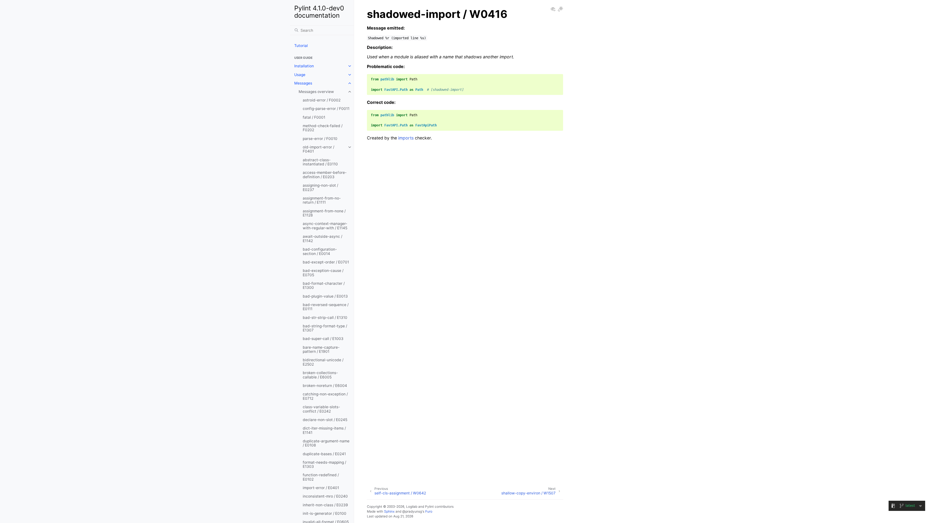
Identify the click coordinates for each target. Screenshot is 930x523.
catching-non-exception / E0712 (325, 396)
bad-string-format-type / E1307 (325, 328)
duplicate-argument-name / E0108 (326, 443)
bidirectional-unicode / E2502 (323, 362)
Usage (299, 74)
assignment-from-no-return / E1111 (322, 200)
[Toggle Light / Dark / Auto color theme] (560, 9)
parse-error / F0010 (320, 138)
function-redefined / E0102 (321, 477)
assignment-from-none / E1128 (324, 213)
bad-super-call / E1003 (323, 338)
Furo (428, 511)
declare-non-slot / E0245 (325, 419)
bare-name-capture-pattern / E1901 (321, 349)
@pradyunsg (412, 511)
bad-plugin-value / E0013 (325, 296)
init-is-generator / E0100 (324, 513)
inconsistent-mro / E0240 (325, 496)
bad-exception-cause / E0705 (323, 272)
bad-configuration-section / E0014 (320, 251)
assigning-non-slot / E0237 (320, 187)
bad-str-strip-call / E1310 (325, 317)
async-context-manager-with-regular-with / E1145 (325, 225)
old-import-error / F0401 (318, 149)
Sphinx (389, 511)
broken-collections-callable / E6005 (320, 374)
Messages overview (316, 91)
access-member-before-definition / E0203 (325, 174)
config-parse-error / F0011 (326, 108)
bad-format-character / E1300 (324, 285)
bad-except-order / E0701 (326, 262)
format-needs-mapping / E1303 (324, 464)
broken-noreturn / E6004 (325, 385)
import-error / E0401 (321, 487)
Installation (304, 66)
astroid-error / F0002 (322, 100)
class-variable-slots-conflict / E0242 (321, 409)
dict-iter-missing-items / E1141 (324, 430)
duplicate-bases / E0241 (324, 454)
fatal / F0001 (314, 117)
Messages (303, 83)
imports (406, 137)
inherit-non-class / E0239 (325, 505)
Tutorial (301, 45)
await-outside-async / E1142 (322, 238)
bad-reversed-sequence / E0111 (326, 306)
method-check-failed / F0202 (322, 127)
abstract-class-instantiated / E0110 (320, 162)
